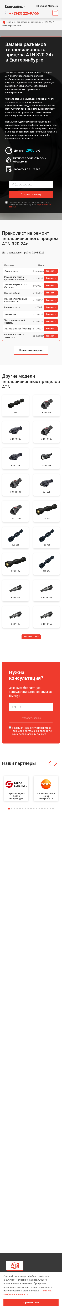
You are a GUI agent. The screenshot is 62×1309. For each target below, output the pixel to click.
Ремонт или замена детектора (14, 336)
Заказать (51, 271)
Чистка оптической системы (14, 321)
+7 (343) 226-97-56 (24, 13)
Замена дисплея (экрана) (17, 328)
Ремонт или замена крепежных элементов (16, 278)
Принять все (31, 1302)
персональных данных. (32, 734)
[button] (50, 763)
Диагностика (11, 271)
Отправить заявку (31, 194)
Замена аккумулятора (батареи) (16, 285)
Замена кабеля (12, 293)
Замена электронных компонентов (15, 300)
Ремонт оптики (12, 307)
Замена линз (11, 314)
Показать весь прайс (31, 350)
